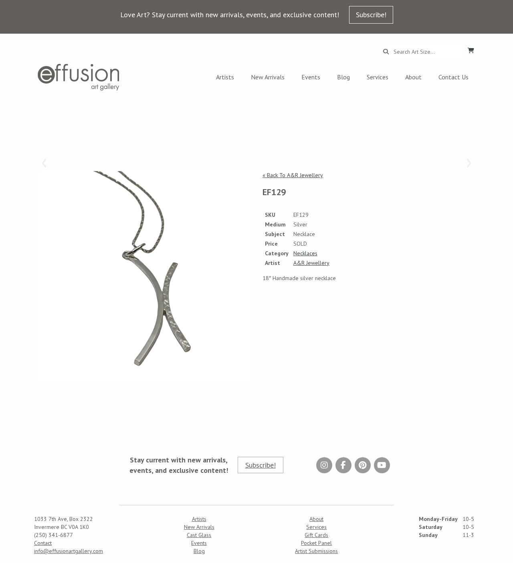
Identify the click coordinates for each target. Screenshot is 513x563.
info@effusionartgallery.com (68, 551)
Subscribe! (371, 14)
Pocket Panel (316, 543)
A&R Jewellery (311, 262)
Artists (225, 77)
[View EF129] (145, 276)
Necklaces (305, 253)
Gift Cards (316, 535)
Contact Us (453, 77)
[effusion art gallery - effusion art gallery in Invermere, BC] (78, 77)
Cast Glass (199, 535)
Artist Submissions (316, 551)
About (413, 77)
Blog (343, 77)
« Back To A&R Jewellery (293, 175)
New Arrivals (268, 77)
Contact (43, 543)
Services (377, 77)
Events (310, 77)
